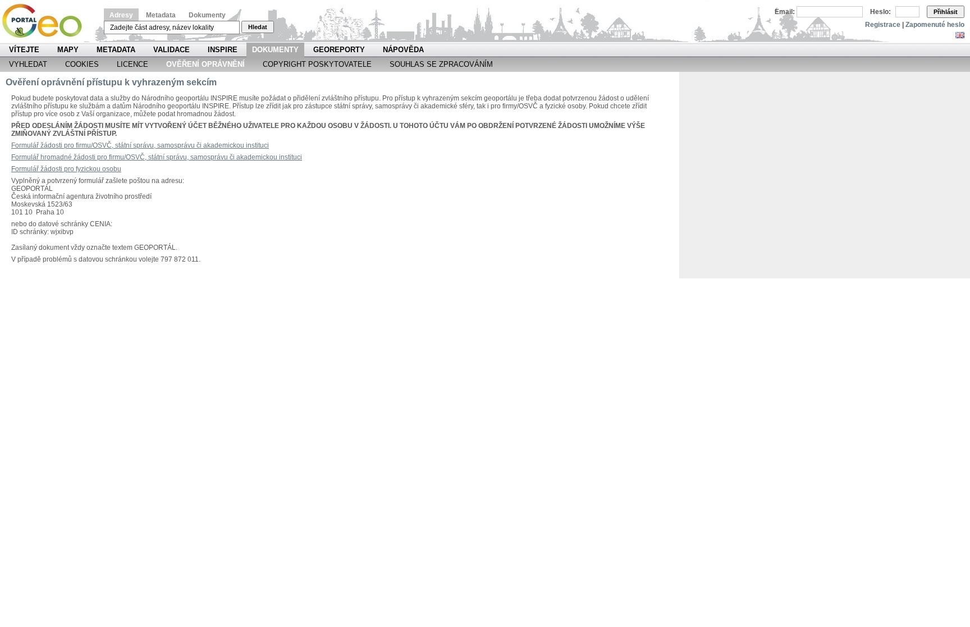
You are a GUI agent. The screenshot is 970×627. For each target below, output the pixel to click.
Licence (132, 64)
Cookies (82, 64)
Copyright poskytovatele (317, 64)
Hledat (257, 27)
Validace (171, 49)
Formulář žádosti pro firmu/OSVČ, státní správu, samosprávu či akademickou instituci (140, 145)
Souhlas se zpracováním (441, 64)
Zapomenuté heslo (934, 25)
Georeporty (339, 49)
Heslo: (880, 12)
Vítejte (24, 49)
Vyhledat (28, 64)
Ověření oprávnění (205, 64)
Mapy (68, 49)
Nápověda (403, 49)
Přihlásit (946, 11)
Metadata (161, 15)
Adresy (121, 15)
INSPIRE (222, 49)
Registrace (882, 25)
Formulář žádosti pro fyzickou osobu (66, 169)
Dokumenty (207, 15)
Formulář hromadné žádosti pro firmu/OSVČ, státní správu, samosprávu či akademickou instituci (156, 157)
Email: (785, 12)
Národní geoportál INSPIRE (46, 21)
